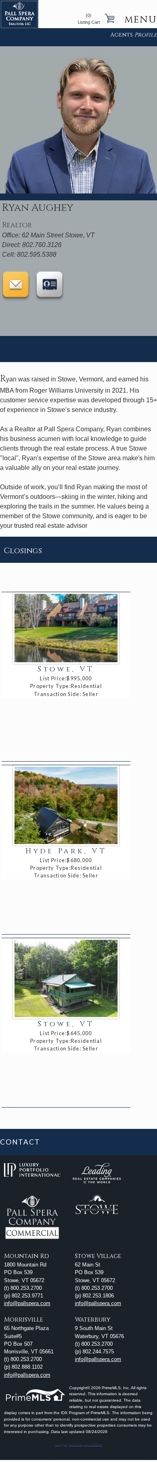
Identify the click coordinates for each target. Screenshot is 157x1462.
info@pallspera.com (27, 1303)
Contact (20, 1142)
